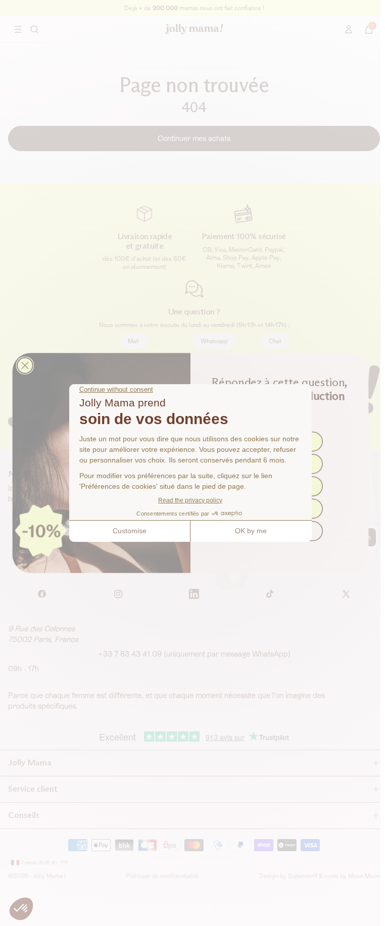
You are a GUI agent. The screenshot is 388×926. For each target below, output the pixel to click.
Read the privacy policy (190, 500)
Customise (130, 531)
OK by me (251, 531)
